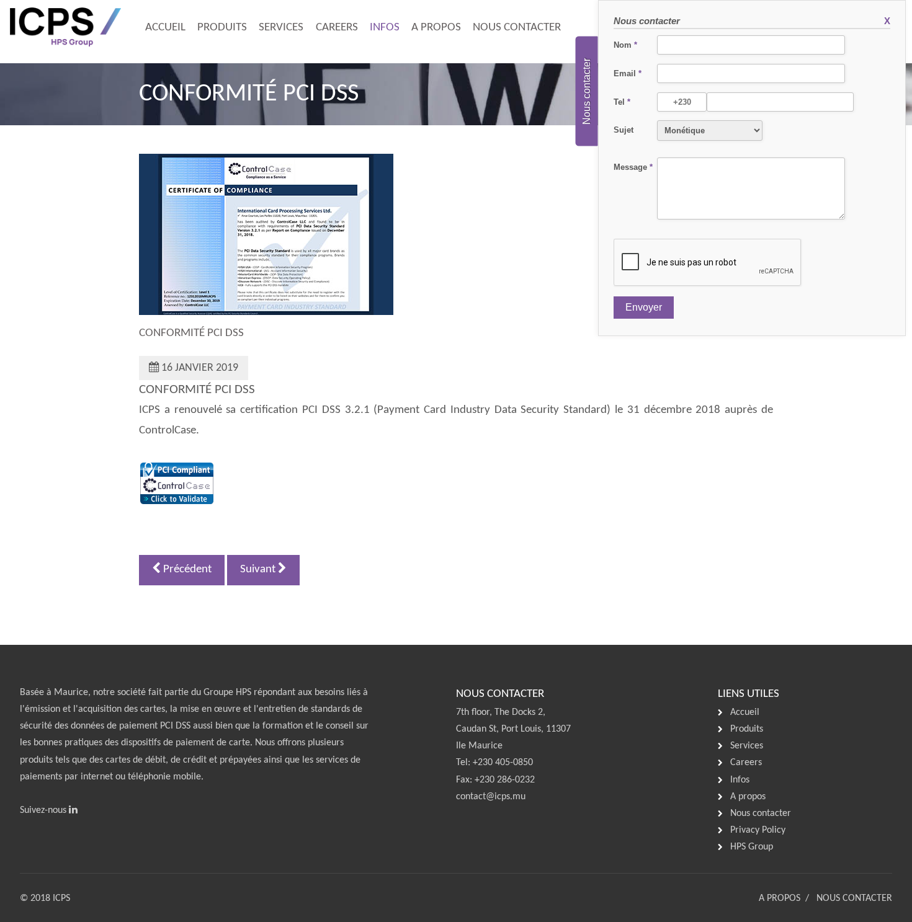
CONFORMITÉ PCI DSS (191, 333)
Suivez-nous (44, 810)
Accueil (165, 27)
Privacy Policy (757, 830)
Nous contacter (517, 27)
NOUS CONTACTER (854, 898)
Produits (222, 27)
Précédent (186, 569)
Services (281, 27)
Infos (385, 27)
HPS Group (751, 847)
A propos (436, 27)
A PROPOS (779, 898)
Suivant (259, 569)
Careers (337, 27)
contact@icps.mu (490, 797)
